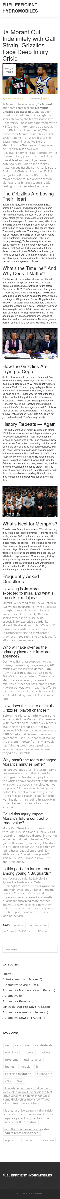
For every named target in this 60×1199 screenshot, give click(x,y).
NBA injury (42, 931)
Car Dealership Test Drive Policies (26, 1006)
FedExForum (25, 931)
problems (11, 1059)
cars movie (22, 1045)
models (25, 1066)
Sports (46, 98)
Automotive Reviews (17, 1001)
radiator (45, 1052)
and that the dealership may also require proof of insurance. (26, 1131)
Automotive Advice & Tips (21, 985)
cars (7, 1081)
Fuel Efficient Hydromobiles (20, 8)
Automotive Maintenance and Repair (28, 990)
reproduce (12, 1140)
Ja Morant (19, 925)
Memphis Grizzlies (38, 925)
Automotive (12, 995)
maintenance (33, 1059)
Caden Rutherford (15, 98)
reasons (29, 1052)
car (7, 1045)
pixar (19, 1081)
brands (9, 1066)
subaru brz (44, 1073)
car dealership (44, 1045)
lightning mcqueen (18, 1073)
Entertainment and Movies (22, 979)
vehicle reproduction (40, 1140)
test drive (11, 1052)
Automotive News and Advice (23, 1017)
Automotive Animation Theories (25, 1012)
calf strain (9, 931)
